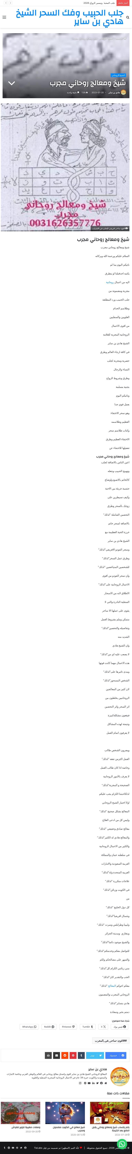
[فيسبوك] (101, 1083)
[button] (122, 1144)
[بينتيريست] (84, 1083)
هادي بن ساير (114, 92)
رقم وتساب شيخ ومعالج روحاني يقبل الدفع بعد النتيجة (110, 1129)
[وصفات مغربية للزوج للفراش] (20, 1113)
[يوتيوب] (88, 1083)
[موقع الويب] (105, 1083)
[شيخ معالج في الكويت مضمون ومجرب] (65, 1113)
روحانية (110, 282)
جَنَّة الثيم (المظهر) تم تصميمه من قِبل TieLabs (56, 1147)
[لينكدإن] (92, 1083)
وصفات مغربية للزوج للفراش (26, 1127)
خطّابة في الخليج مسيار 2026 (101, 3)
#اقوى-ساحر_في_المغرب (110, 1040)
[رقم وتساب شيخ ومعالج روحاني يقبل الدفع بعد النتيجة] (109, 1113)
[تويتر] (97, 1083)
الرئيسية (119, 38)
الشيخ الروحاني (106, 38)
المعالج (112, 985)
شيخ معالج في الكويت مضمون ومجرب (69, 1129)
